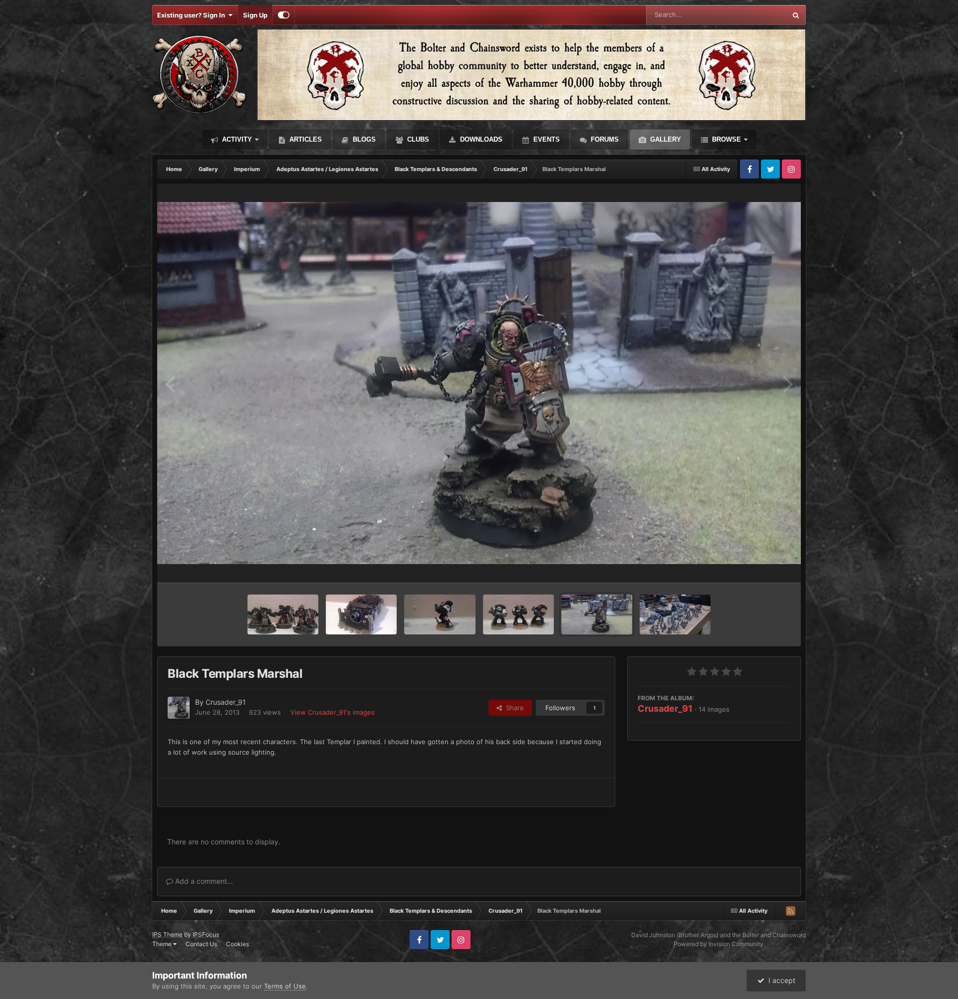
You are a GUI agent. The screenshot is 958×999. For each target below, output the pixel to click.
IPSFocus (206, 934)
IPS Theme (167, 934)
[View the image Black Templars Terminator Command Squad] (282, 614)
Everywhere (755, 14)
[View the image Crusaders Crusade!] (675, 614)
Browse (725, 139)
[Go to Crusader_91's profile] (179, 708)
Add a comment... (203, 881)
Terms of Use (285, 986)
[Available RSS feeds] (790, 910)
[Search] (796, 15)
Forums (604, 139)
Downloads (480, 139)
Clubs (417, 139)
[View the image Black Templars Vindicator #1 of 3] (361, 614)
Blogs (363, 139)
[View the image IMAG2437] (439, 614)
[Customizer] (283, 15)
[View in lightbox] (479, 383)
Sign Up (255, 15)
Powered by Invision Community (718, 944)
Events (545, 139)
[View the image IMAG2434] (518, 614)
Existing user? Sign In (192, 15)
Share (513, 708)
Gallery (664, 139)
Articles (304, 139)
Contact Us (201, 944)
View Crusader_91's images (332, 712)
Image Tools (759, 565)
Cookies (237, 944)
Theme (162, 944)
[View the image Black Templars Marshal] (596, 614)
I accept (779, 980)
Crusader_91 (665, 708)
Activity (236, 139)
